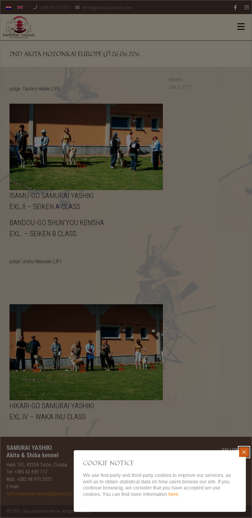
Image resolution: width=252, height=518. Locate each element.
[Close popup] (244, 452)
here (173, 494)
